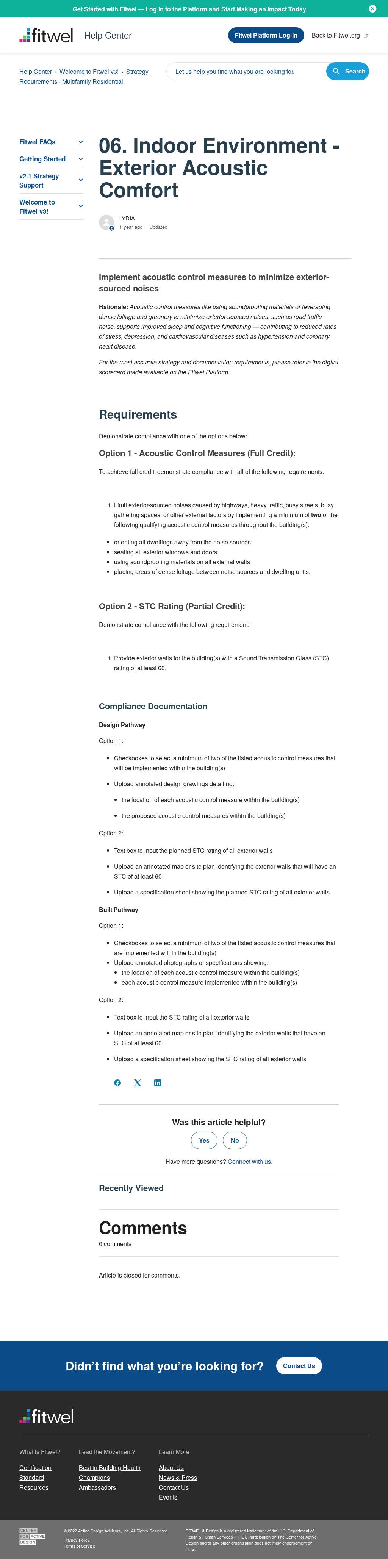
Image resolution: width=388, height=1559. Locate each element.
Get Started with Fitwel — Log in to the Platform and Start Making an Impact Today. (190, 9)
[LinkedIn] (157, 1083)
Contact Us (299, 1365)
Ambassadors (97, 1487)
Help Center (35, 71)
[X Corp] (137, 1083)
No (235, 1140)
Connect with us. (250, 1161)
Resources (33, 1487)
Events (168, 1497)
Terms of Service (79, 1546)
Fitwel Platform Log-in (266, 35)
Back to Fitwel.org (336, 35)
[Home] (46, 1430)
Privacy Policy (77, 1540)
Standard (31, 1477)
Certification (35, 1467)
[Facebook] (117, 1083)
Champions (94, 1477)
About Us (171, 1467)
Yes (204, 1140)
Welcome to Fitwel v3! (89, 71)
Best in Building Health (110, 1467)
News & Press (178, 1477)
